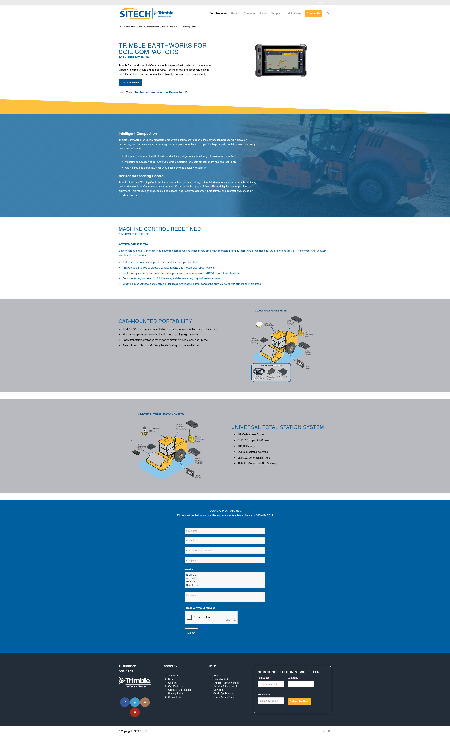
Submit (191, 632)
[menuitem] (218, 13)
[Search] (328, 13)
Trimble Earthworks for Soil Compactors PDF (162, 92)
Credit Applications (223, 693)
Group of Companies (179, 689)
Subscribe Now (299, 701)
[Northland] (225, 575)
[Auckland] (225, 578)
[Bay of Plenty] (225, 585)
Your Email (264, 694)
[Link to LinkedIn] (135, 702)
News (171, 679)
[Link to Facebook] (125, 702)
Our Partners (175, 686)
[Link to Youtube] (135, 712)
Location (189, 569)
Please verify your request (200, 607)
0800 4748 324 (325, 2)
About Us (173, 675)
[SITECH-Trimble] (147, 13)
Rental (217, 675)
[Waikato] (225, 581)
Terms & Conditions (224, 697)
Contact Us (174, 697)
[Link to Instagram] (145, 702)
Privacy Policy (176, 693)
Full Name (264, 677)
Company (294, 677)
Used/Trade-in (221, 679)
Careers (172, 682)
